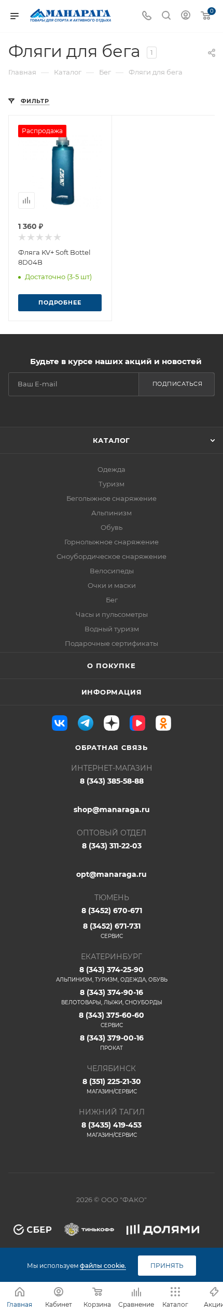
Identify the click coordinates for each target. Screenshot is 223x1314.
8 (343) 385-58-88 (112, 781)
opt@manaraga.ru (111, 874)
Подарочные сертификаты (111, 643)
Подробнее (59, 302)
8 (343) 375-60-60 (111, 1019)
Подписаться (177, 383)
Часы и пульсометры (112, 614)
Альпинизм (111, 513)
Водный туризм (112, 629)
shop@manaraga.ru (112, 809)
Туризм (111, 484)
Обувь (111, 527)
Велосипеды (112, 571)
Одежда (111, 469)
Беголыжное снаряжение (111, 498)
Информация (111, 692)
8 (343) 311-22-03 (112, 845)
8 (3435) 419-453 (111, 1129)
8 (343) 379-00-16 (112, 1042)
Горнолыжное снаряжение (111, 542)
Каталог (112, 440)
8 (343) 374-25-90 (112, 974)
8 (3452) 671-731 (112, 930)
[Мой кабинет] (185, 16)
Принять (167, 1265)
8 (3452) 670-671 (111, 910)
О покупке (111, 665)
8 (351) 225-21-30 (111, 1086)
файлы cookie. (103, 1265)
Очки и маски (112, 585)
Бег (112, 600)
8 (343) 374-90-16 (111, 997)
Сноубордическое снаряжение (111, 556)
